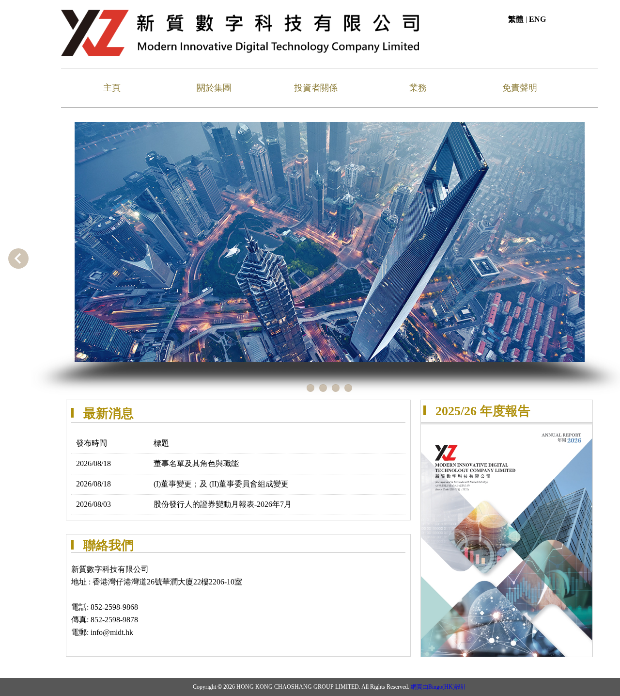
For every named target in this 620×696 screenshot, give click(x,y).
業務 (418, 88)
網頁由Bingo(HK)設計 (438, 686)
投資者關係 (316, 88)
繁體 (516, 19)
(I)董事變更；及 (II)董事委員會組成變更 (221, 484)
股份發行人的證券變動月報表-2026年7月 (223, 504)
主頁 (112, 88)
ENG (537, 19)
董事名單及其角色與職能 (196, 463)
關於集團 (214, 88)
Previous (18, 258)
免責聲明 (519, 88)
